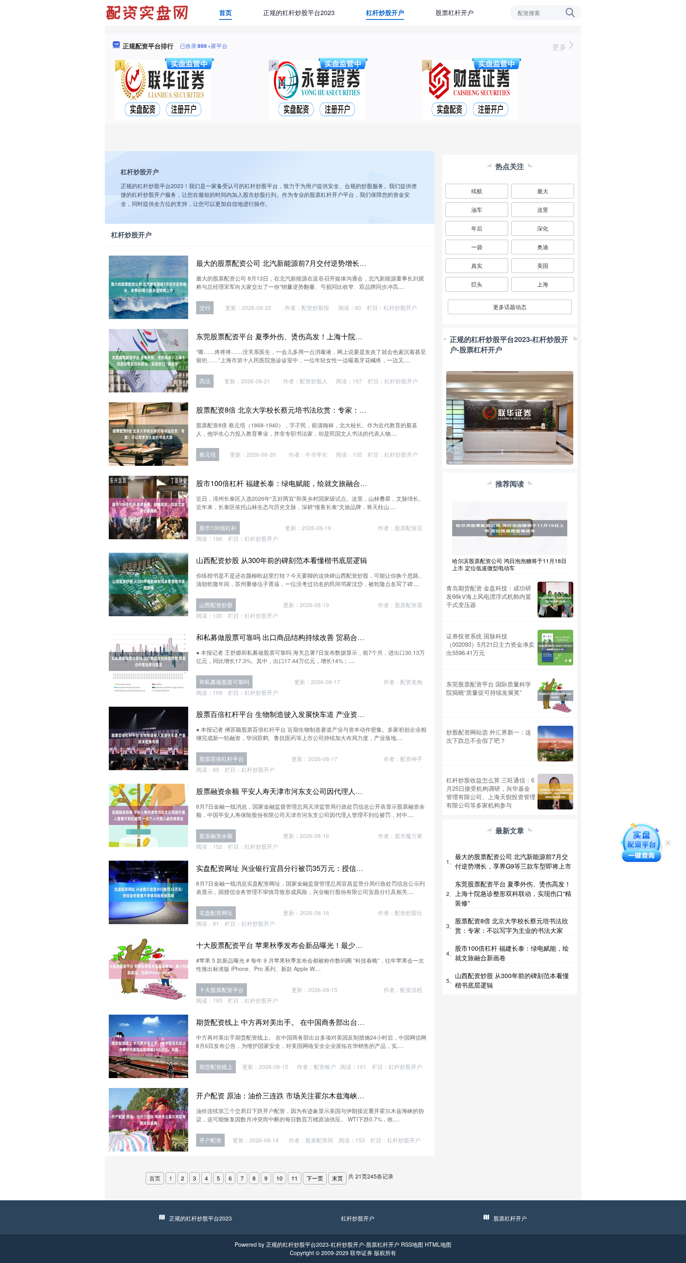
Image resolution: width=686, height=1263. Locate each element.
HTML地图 (438, 1244)
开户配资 (210, 1140)
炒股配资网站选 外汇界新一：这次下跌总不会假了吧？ (488, 736)
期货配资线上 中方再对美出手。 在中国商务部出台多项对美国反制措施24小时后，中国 (334, 1022)
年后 (476, 228)
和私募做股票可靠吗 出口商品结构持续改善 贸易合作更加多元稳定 (301, 637)
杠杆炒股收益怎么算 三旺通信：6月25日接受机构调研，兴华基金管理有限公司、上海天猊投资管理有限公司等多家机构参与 (491, 792)
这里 (542, 209)
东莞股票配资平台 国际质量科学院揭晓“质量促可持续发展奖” (488, 688)
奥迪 (542, 247)
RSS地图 (412, 1244)
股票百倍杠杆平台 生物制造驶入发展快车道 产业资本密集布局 (294, 714)
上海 (542, 284)
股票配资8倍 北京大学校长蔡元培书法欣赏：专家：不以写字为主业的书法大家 (320, 409)
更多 (560, 46)
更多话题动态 (509, 307)
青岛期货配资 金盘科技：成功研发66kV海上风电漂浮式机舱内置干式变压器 (488, 596)
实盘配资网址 (216, 913)
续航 (476, 191)
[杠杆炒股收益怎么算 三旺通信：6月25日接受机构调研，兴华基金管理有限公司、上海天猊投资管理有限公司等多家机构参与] (555, 792)
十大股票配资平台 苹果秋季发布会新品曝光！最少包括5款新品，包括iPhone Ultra (326, 945)
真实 (476, 265)
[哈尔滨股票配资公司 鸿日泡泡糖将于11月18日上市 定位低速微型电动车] (509, 527)
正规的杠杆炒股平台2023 (299, 12)
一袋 (476, 247)
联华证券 (361, 1253)
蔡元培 (207, 454)
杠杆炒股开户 (385, 12)
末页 (337, 1178)
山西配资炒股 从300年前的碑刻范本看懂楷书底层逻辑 (281, 560)
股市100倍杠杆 (218, 528)
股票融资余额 (216, 836)
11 (294, 1178)
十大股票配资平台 (221, 990)
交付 (204, 307)
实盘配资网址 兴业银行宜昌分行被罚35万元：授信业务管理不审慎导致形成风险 (322, 868)
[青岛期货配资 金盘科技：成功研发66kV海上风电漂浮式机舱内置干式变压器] (555, 599)
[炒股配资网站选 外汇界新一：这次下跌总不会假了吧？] (555, 743)
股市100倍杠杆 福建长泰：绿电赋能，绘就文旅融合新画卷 (289, 483)
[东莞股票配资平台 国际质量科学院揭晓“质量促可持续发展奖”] (555, 695)
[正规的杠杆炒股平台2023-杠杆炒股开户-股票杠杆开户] (148, 12)
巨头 (476, 284)
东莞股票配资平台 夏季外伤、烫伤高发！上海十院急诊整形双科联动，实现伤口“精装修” (335, 336)
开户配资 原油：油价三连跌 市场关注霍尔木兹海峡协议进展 (291, 1095)
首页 (225, 12)
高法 (204, 381)
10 (279, 1178)
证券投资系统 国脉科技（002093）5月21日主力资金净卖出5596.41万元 (490, 644)
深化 (542, 228)
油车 (476, 209)
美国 (542, 265)
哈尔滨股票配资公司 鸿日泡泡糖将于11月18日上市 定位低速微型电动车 (509, 564)
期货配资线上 (216, 1067)
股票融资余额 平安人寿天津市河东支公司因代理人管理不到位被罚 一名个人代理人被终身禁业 (344, 791)
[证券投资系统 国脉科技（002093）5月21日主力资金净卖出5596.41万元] (555, 647)
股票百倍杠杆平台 (221, 759)
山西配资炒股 (216, 605)
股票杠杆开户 (454, 12)
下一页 (314, 1178)
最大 (542, 191)
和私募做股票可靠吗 (224, 682)
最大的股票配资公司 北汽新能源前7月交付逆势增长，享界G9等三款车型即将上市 (325, 263)
